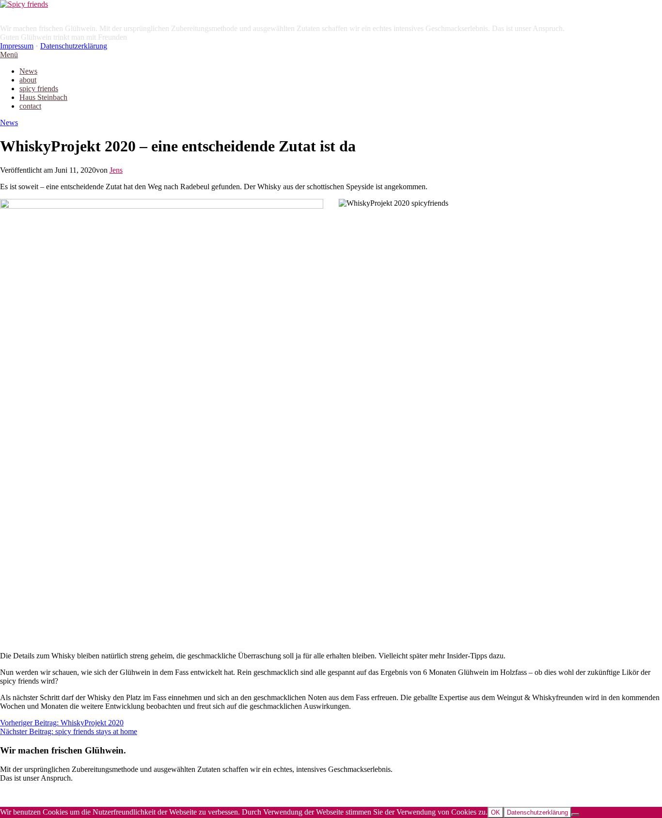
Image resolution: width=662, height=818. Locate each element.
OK (495, 812)
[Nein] (575, 814)
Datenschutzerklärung (73, 46)
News (9, 122)
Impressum (16, 46)
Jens (116, 170)
